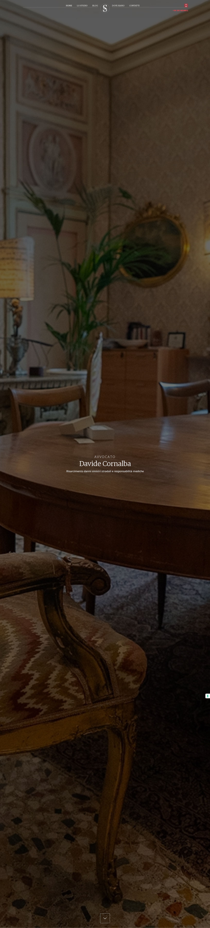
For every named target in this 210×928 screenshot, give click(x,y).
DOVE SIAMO (118, 5)
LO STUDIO (82, 5)
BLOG (95, 5)
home (69, 5)
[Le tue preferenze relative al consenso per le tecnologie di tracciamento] (207, 696)
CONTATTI (134, 5)
